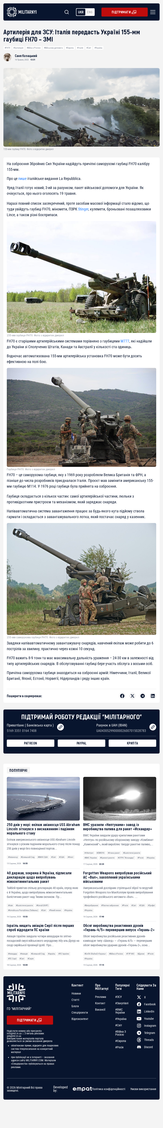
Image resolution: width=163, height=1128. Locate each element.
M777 (125, 341)
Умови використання (143, 1089)
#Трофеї (151, 905)
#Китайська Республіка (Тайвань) (23, 910)
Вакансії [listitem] (100, 1009)
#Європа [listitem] (120, 1041)
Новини (76, 993)
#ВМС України (90, 858)
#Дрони (141, 954)
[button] (152, 12)
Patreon (30, 743)
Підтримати (121, 12)
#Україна (98, 48)
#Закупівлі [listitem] (121, 1003)
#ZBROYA (100, 853)
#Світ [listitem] (118, 1025)
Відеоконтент (80, 1019)
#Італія (80, 48)
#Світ (88, 48)
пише (22, 178)
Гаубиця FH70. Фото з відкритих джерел (31, 469)
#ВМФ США (43, 857)
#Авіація (24, 954)
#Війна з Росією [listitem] (120, 1033)
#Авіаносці (13, 857)
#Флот (70, 857)
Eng (90, 12)
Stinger (83, 209)
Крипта (132, 743)
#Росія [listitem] (119, 1047)
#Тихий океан (55, 910)
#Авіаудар (12, 954)
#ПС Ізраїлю (63, 954)
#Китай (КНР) (42, 905)
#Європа (70, 48)
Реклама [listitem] (100, 997)
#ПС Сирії (12, 958)
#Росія (140, 858)
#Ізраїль (51, 954)
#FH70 (7, 48)
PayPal (82, 743)
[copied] (60, 727)
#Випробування (91, 905)
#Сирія (31, 958)
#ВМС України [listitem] (120, 1011)
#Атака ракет (114, 853)
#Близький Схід (27, 857)
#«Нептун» (88, 853)
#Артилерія (18, 48)
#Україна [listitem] (120, 1019)
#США (61, 857)
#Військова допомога (53, 48)
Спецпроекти (80, 1012)
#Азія (10, 905)
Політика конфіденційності (108, 1089)
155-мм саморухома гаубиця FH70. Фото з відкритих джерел (43, 637)
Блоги (75, 1006)
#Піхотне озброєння (110, 905)
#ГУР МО (130, 954)
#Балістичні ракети (131, 853)
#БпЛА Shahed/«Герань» (95, 954)
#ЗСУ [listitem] (118, 997)
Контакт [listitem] (100, 1003)
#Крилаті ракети (107, 858)
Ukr (81, 12)
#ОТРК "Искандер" (126, 858)
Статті (75, 999)
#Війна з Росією (34, 48)
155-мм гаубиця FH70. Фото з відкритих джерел (35, 335)
